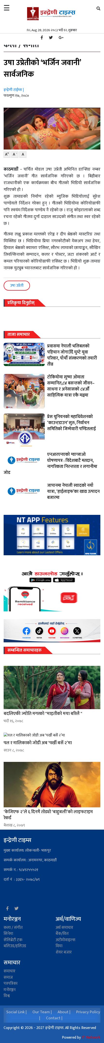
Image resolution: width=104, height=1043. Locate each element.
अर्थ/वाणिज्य (68, 919)
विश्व (7, 995)
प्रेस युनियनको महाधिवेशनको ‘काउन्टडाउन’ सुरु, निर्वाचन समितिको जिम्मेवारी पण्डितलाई (71, 423)
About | (64, 1012)
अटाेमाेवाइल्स (65, 940)
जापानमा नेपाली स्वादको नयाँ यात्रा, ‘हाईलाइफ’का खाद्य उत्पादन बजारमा (73, 491)
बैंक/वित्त (62, 933)
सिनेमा (8, 933)
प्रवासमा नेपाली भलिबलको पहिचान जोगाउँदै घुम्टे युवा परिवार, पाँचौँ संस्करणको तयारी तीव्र (72, 355)
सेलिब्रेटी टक (13, 940)
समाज (8, 977)
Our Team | (42, 1012)
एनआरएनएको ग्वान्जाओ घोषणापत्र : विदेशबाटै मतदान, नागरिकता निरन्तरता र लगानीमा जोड (50, 463)
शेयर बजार (64, 952)
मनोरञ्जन (12, 919)
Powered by (81, 1037)
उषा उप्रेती (16, 285)
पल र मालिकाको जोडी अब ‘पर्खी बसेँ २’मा (38, 743)
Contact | (54, 1018)
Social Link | (16, 1012)
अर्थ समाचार (64, 927)
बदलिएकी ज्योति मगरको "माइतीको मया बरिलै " (43, 713)
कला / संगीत (13, 927)
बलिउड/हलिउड (15, 946)
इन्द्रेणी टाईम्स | (14, 90)
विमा (59, 946)
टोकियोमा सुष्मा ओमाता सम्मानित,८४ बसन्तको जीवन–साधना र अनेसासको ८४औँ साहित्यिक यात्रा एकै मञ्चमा (71, 386)
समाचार (9, 971)
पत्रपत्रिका (10, 983)
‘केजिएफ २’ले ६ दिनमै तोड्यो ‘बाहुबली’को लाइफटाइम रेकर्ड (48, 815)
